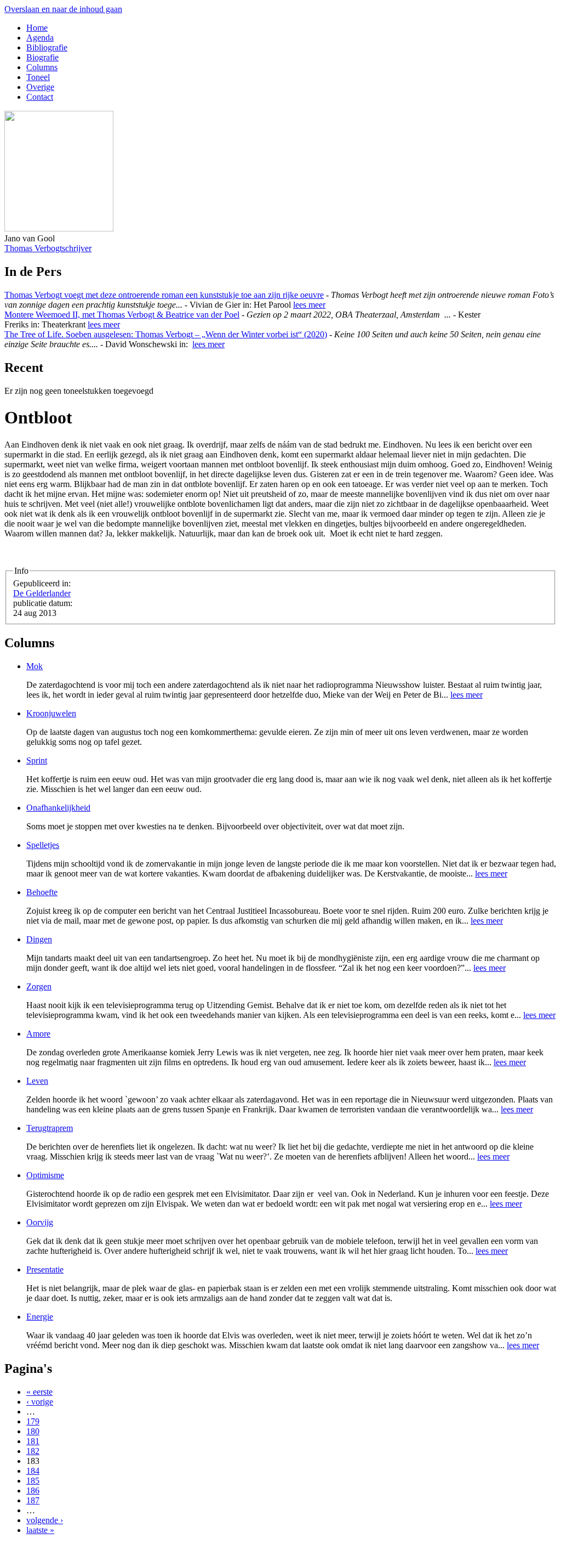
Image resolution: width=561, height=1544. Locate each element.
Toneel (38, 77)
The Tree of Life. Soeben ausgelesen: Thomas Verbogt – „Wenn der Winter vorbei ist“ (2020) (165, 334)
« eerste (39, 1391)
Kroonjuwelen (51, 713)
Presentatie (45, 1269)
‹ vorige (39, 1401)
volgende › (44, 1520)
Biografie (42, 57)
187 (32, 1500)
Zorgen (38, 986)
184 (32, 1470)
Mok (34, 666)
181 (32, 1441)
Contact (39, 96)
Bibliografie (46, 47)
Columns (42, 67)
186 (32, 1490)
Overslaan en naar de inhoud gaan (63, 9)
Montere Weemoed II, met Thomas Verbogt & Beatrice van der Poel (121, 314)
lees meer (309, 304)
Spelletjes (42, 845)
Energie (39, 1316)
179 (32, 1421)
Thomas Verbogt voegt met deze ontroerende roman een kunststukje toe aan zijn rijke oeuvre (164, 294)
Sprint (36, 760)
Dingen (39, 939)
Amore (38, 1033)
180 (32, 1431)
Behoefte (42, 892)
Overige (40, 87)
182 (32, 1451)
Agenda (40, 37)
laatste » (40, 1530)
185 (32, 1480)
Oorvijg (39, 1222)
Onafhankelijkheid (58, 807)
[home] (58, 228)
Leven (37, 1080)
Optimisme (45, 1175)
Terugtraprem (49, 1128)
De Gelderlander (42, 593)
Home (37, 27)
